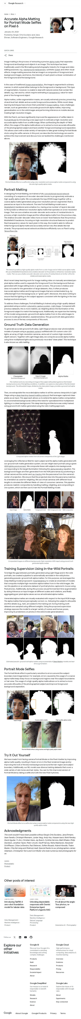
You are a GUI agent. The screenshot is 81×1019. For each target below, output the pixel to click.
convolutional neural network (56, 194)
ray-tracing (37, 474)
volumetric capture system (38, 306)
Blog (12, 14)
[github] (31, 937)
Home (6, 14)
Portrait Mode (10, 120)
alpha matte (54, 62)
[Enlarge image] (75, 31)
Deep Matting (58, 661)
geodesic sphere (33, 331)
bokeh (57, 70)
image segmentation (34, 84)
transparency (54, 92)
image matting (53, 105)
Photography (9, 864)
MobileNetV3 (9, 207)
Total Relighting (39, 581)
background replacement (35, 70)
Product (7, 866)
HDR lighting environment (15, 466)
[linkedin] (20, 937)
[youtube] (25, 937)
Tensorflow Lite (10, 231)
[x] (14, 937)
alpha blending (56, 469)
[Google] (8, 1013)
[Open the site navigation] (5, 3)
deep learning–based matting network (32, 395)
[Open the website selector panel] (25, 3)
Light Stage (56, 306)
